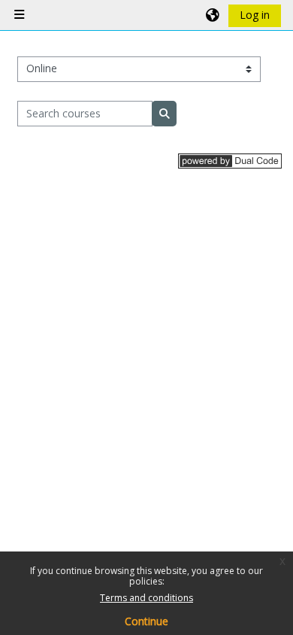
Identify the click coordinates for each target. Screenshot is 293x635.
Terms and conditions (146, 597)
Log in (255, 15)
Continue (146, 621)
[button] (213, 15)
